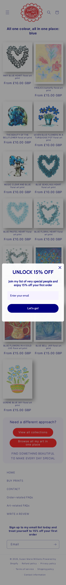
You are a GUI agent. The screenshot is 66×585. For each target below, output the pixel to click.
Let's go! (33, 308)
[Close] (60, 267)
